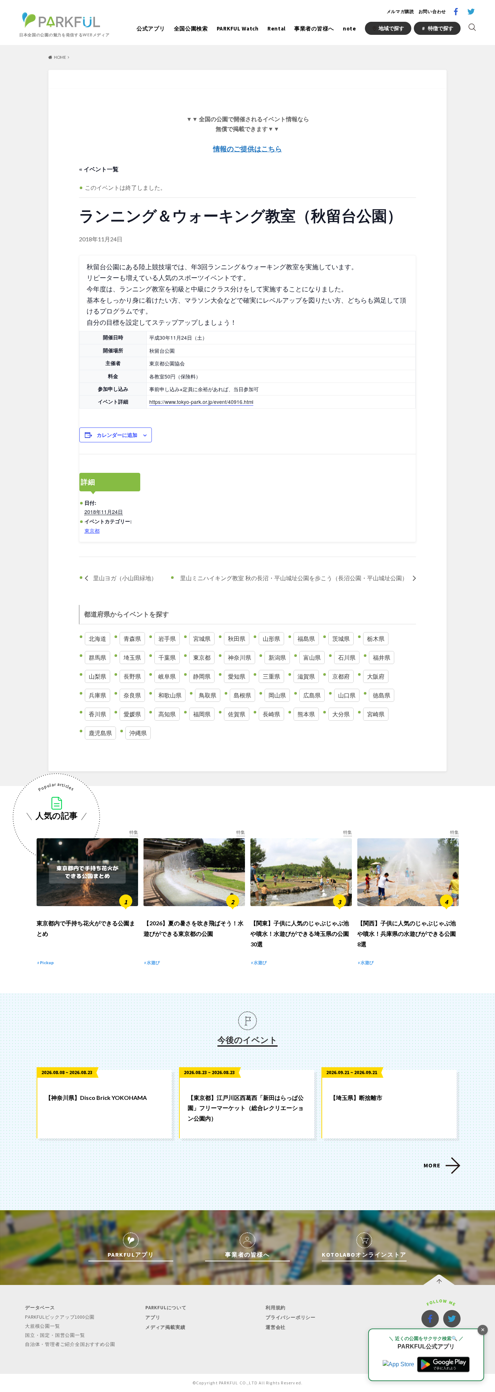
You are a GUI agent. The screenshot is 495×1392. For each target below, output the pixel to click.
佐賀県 (236, 714)
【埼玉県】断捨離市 (356, 1097)
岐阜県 (167, 676)
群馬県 (97, 657)
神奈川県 (239, 657)
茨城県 (341, 638)
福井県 (381, 657)
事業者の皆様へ (314, 28)
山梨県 (97, 676)
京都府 (341, 676)
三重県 (271, 676)
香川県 (97, 714)
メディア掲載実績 (165, 1327)
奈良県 (132, 695)
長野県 (132, 676)
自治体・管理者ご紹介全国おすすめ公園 (70, 1344)
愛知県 (236, 676)
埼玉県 (132, 657)
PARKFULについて (166, 1307)
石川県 (346, 657)
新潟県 (277, 657)
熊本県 (306, 714)
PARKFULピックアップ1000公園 (60, 1317)
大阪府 (375, 676)
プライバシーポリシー (291, 1317)
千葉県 (167, 657)
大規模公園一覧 (42, 1326)
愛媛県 (132, 714)
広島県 (312, 695)
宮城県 (202, 638)
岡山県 (277, 695)
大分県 (341, 714)
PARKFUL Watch (238, 28)
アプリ (152, 1317)
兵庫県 (97, 695)
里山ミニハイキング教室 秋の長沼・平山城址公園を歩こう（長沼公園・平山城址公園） (294, 578)
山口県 (346, 695)
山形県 (271, 638)
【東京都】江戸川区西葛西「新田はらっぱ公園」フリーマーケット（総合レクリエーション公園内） (246, 1108)
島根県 (242, 695)
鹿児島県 (100, 732)
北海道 (97, 638)
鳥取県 (207, 695)
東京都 (92, 530)
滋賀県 (306, 676)
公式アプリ (151, 28)
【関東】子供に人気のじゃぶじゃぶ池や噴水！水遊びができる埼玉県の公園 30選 (299, 933)
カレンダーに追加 (117, 434)
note (349, 28)
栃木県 (375, 638)
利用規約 (276, 1307)
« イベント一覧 (98, 169)
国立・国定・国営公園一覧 (55, 1335)
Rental (276, 28)
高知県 (167, 714)
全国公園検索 (191, 28)
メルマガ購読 (400, 11)
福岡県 (202, 714)
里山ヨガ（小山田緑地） (124, 578)
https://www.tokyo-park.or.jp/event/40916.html (201, 401)
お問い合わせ (432, 11)
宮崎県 (375, 714)
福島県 (306, 638)
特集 (133, 832)
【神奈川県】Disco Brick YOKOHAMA (96, 1097)
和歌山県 (170, 695)
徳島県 (381, 695)
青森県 (132, 638)
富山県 (312, 657)
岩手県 (167, 638)
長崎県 (271, 714)
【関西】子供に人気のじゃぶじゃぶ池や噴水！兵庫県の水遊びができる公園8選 (406, 933)
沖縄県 (138, 732)
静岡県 (202, 676)
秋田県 (236, 638)
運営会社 (276, 1327)
